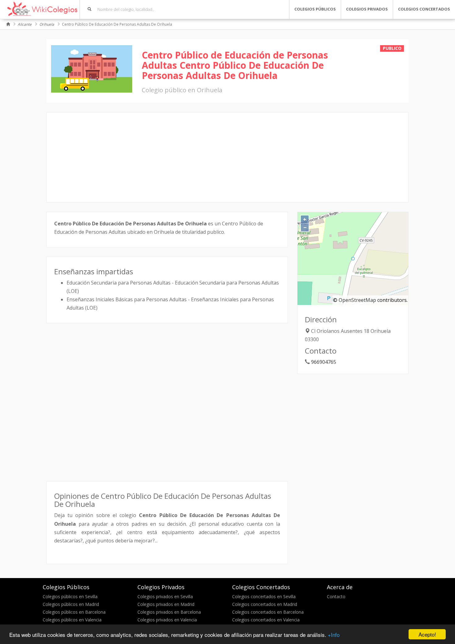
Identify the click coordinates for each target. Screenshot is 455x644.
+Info (334, 634)
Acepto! (427, 634)
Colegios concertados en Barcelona (268, 612)
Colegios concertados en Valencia (266, 620)
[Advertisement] (227, 157)
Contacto (336, 596)
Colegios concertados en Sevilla (264, 596)
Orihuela (46, 24)
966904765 (323, 362)
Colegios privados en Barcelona (169, 612)
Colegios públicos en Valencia (72, 620)
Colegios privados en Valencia (167, 620)
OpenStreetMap (357, 300)
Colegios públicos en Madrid (71, 604)
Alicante (25, 24)
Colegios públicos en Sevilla (70, 596)
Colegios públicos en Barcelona (74, 612)
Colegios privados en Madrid (165, 604)
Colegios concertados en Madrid (264, 604)
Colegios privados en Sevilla (165, 596)
